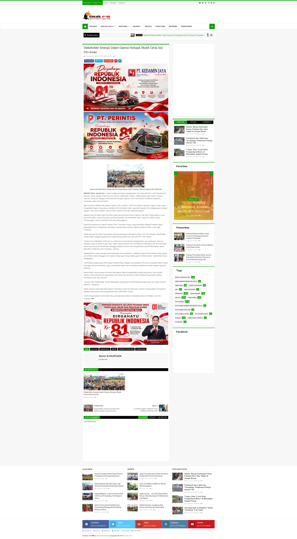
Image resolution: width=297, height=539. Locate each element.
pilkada (178, 318)
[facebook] (200, 3)
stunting (178, 322)
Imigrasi (117, 35)
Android (106, 530)
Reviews (126, 530)
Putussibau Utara (182, 314)
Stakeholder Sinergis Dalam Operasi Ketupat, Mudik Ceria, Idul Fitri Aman (102, 393)
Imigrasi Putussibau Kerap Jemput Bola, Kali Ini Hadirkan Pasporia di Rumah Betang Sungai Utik (198, 257)
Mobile (97, 530)
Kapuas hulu (104, 349)
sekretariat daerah (195, 318)
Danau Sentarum (195, 285)
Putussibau (179, 301)
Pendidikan (186, 26)
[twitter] (203, 3)
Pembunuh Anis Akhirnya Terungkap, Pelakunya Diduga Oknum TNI (199, 140)
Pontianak (192, 297)
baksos (193, 35)
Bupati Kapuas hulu (182, 277)
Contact (121, 3)
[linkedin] (214, 3)
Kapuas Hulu (107, 26)
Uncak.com (128, 536)
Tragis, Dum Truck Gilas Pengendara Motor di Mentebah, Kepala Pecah (197, 152)
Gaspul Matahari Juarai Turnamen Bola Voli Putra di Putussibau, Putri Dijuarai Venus (109, 496)
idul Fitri (94, 349)
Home (106, 3)
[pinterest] (211, 3)
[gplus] (205, 3)
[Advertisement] (191, 80)
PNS (176, 289)
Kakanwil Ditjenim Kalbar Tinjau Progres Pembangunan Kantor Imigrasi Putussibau (152, 35)
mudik (114, 349)
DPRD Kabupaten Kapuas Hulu (186, 281)
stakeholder (140, 349)
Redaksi (113, 3)
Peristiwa (160, 26)
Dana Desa (179, 285)
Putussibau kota (201, 314)
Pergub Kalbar (189, 289)
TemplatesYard (102, 536)
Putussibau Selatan (182, 310)
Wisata (148, 26)
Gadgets (87, 530)
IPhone (116, 530)
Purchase (137, 530)
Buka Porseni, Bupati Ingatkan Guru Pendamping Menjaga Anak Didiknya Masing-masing (108, 507)
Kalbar (136, 26)
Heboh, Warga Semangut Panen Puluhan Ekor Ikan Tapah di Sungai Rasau (197, 129)
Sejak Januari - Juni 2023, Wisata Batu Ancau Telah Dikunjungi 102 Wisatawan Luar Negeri (154, 496)
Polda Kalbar (195, 293)
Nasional (123, 26)
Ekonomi (173, 26)
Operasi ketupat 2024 (126, 349)
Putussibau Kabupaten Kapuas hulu (188, 306)
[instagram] (209, 3)
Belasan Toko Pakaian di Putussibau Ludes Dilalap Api (193, 207)
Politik (177, 297)
